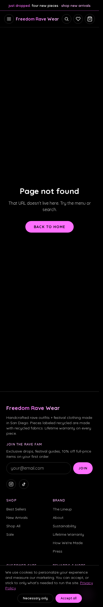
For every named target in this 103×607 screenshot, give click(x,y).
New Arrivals (17, 517)
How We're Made (68, 542)
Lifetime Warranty (68, 534)
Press (57, 551)
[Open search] (66, 19)
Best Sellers (16, 509)
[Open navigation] (9, 19)
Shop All (13, 526)
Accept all (69, 598)
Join (82, 468)
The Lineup (62, 509)
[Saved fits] (78, 19)
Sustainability (64, 526)
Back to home (49, 226)
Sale (10, 534)
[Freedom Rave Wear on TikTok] (24, 484)
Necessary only (35, 598)
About (58, 517)
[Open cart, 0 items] (90, 19)
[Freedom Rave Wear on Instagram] (11, 484)
